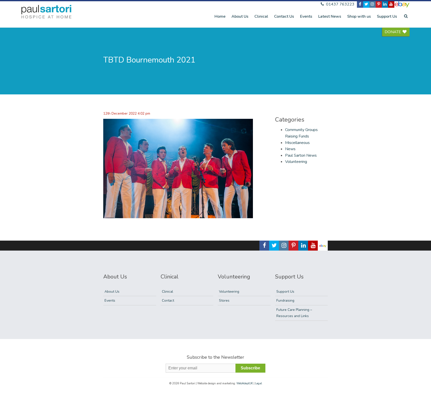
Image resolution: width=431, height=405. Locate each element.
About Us (239, 16)
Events (306, 16)
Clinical (261, 16)
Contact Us (284, 16)
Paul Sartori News (301, 155)
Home (220, 16)
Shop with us (359, 16)
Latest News (329, 16)
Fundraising (285, 300)
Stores (224, 300)
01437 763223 (339, 4)
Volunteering (296, 161)
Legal (258, 383)
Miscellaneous (297, 142)
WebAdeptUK (244, 383)
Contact (168, 300)
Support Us (387, 16)
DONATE (393, 32)
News (290, 149)
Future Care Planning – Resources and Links (294, 313)
